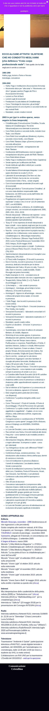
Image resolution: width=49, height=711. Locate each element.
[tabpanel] (24, 281)
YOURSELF (6, 533)
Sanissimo (5, 536)
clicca (35, 583)
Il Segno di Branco (9, 541)
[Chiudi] (47, 2)
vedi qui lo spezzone (32, 658)
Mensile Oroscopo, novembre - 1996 (16, 522)
